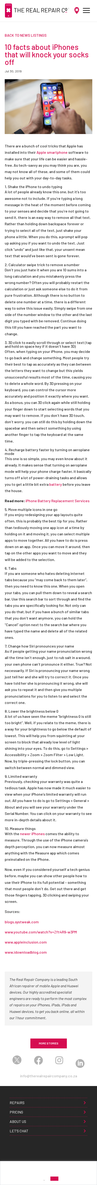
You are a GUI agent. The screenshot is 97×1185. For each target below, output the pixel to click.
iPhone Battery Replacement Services (57, 500)
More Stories (48, 1043)
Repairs (17, 1102)
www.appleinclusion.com (26, 942)
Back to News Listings (26, 35)
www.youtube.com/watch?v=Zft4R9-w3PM (41, 932)
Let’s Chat (19, 1131)
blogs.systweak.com (22, 922)
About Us (18, 1121)
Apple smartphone (52, 152)
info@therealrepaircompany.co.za (48, 1076)
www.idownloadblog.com (26, 952)
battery (55, 484)
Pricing (16, 1112)
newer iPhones (32, 833)
